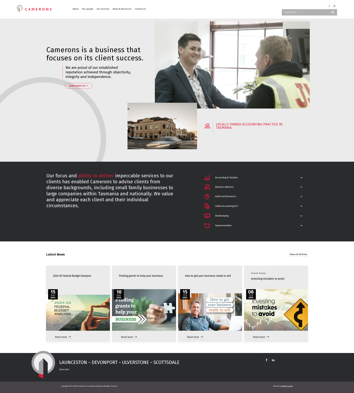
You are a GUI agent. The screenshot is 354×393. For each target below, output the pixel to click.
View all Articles (298, 254)
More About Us (77, 86)
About (76, 9)
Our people (87, 9)
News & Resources (122, 9)
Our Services (103, 9)
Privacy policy (64, 369)
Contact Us (140, 9)
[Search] (333, 12)
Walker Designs (287, 386)
